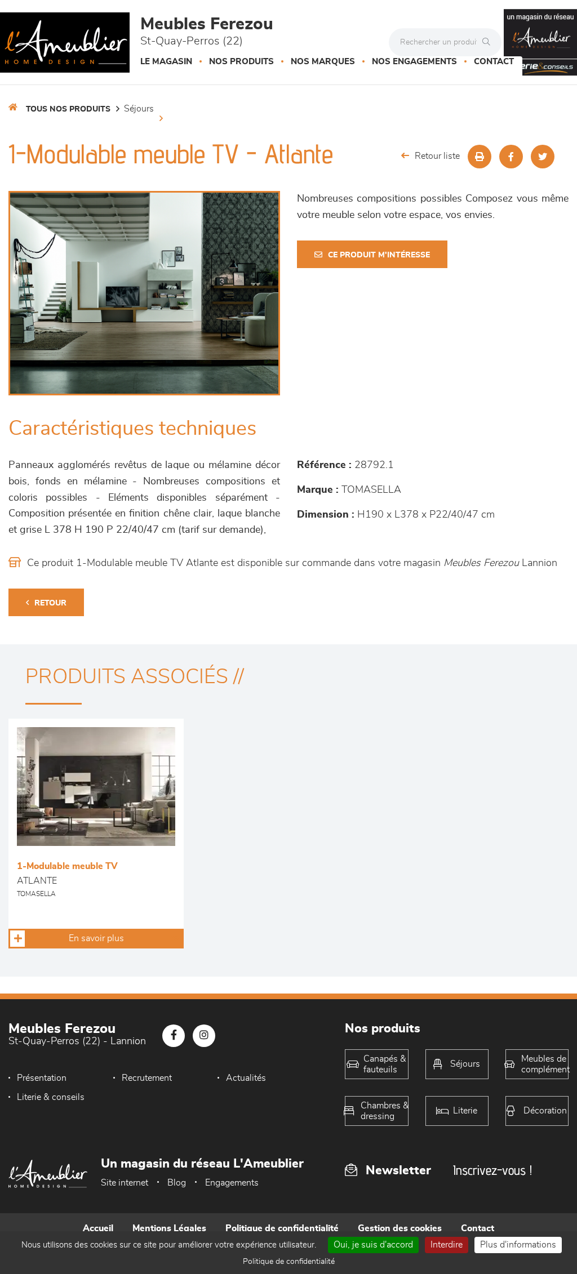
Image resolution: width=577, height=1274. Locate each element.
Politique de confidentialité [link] (289, 1262)
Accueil (98, 1228)
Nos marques (323, 61)
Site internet (124, 1182)
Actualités (246, 1078)
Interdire (446, 1244)
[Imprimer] (479, 156)
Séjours (139, 108)
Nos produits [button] (241, 61)
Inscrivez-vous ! (492, 1170)
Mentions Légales (169, 1228)
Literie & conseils (51, 1097)
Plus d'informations (518, 1244)
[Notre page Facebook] (173, 1035)
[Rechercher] (489, 42)
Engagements (232, 1182)
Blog (176, 1182)
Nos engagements (414, 61)
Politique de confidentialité (282, 1228)
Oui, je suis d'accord (373, 1244)
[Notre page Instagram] (204, 1035)
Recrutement (147, 1078)
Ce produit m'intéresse (379, 255)
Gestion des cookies (400, 1228)
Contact (494, 61)
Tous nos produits (68, 109)
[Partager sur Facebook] (511, 156)
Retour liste (437, 156)
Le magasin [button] (166, 61)
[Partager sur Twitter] (542, 156)
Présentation (41, 1078)
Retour (50, 603)
